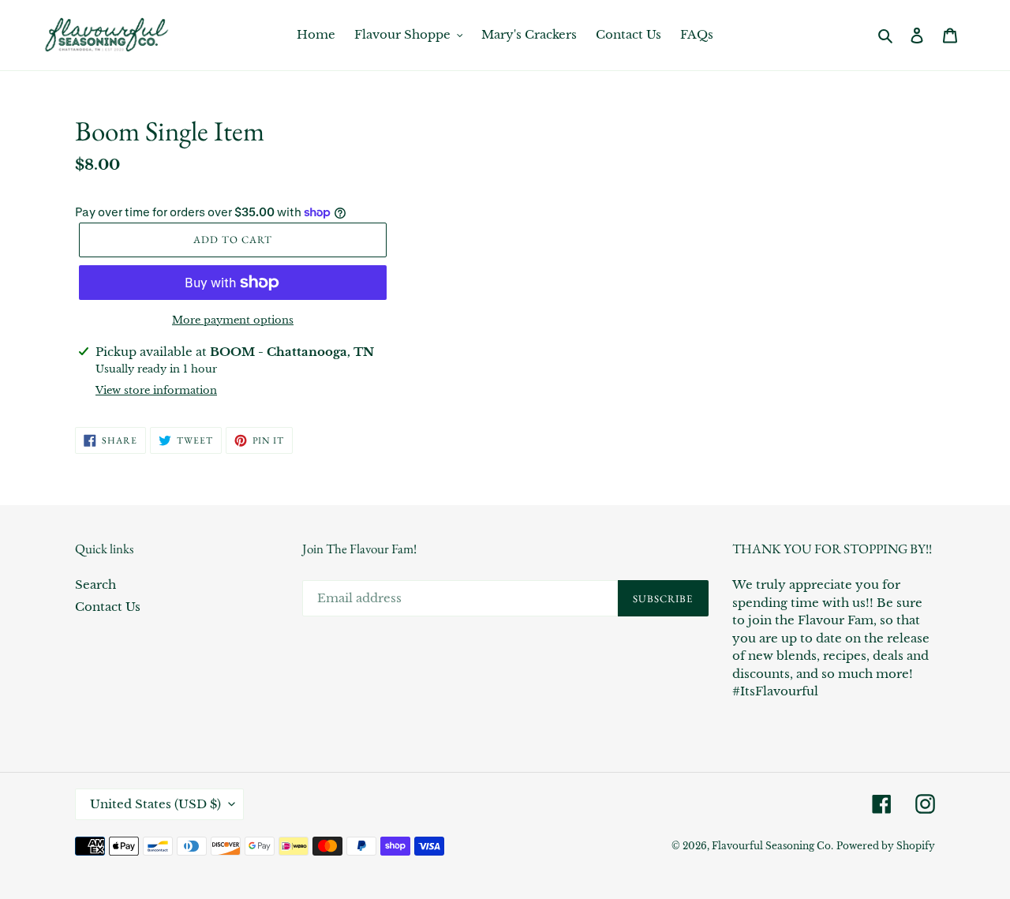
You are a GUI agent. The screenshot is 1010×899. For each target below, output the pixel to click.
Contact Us (107, 606)
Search (95, 584)
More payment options (233, 320)
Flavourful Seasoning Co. (772, 846)
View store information (156, 390)
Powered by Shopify (885, 846)
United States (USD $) (155, 803)
